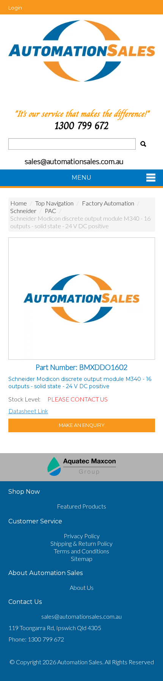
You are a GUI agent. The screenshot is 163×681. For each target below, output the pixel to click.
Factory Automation (108, 203)
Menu (81, 177)
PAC (50, 210)
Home (18, 203)
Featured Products (81, 506)
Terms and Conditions (81, 551)
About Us (82, 587)
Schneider (23, 210)
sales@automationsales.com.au (81, 616)
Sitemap (81, 558)
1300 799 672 (81, 125)
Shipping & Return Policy (81, 543)
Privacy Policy (82, 535)
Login (15, 8)
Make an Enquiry (82, 425)
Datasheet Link (28, 410)
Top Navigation (54, 203)
